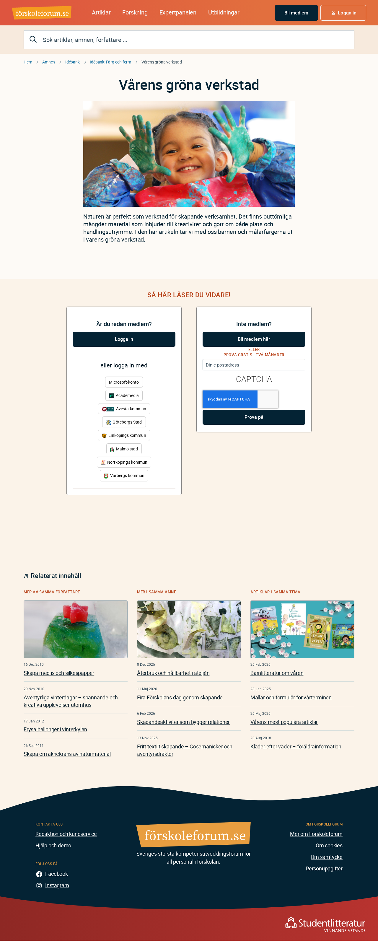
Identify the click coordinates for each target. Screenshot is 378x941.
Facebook (56, 873)
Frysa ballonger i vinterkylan (55, 729)
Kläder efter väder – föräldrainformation (295, 746)
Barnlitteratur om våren (276, 672)
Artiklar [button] (101, 12)
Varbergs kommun (126, 475)
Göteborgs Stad (127, 422)
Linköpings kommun (126, 435)
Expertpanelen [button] (177, 12)
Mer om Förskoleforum (316, 833)
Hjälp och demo (53, 845)
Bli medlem (296, 12)
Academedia (127, 395)
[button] (343, 12)
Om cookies (329, 845)
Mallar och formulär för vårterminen (291, 697)
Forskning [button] (134, 12)
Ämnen (48, 62)
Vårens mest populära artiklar (284, 721)
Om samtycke (327, 856)
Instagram (57, 885)
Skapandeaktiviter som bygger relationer (183, 721)
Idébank (72, 62)
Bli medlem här (254, 339)
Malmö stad (126, 449)
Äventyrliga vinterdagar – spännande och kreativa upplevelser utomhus (71, 701)
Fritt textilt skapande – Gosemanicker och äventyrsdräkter (184, 750)
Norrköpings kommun (126, 462)
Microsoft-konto (124, 382)
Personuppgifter (324, 868)
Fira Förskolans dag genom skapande (180, 697)
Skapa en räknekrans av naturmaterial (67, 753)
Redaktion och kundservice (66, 833)
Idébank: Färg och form (110, 62)
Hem (28, 62)
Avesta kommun (130, 408)
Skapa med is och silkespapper (59, 672)
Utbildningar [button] (223, 12)
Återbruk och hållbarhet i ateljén (173, 672)
